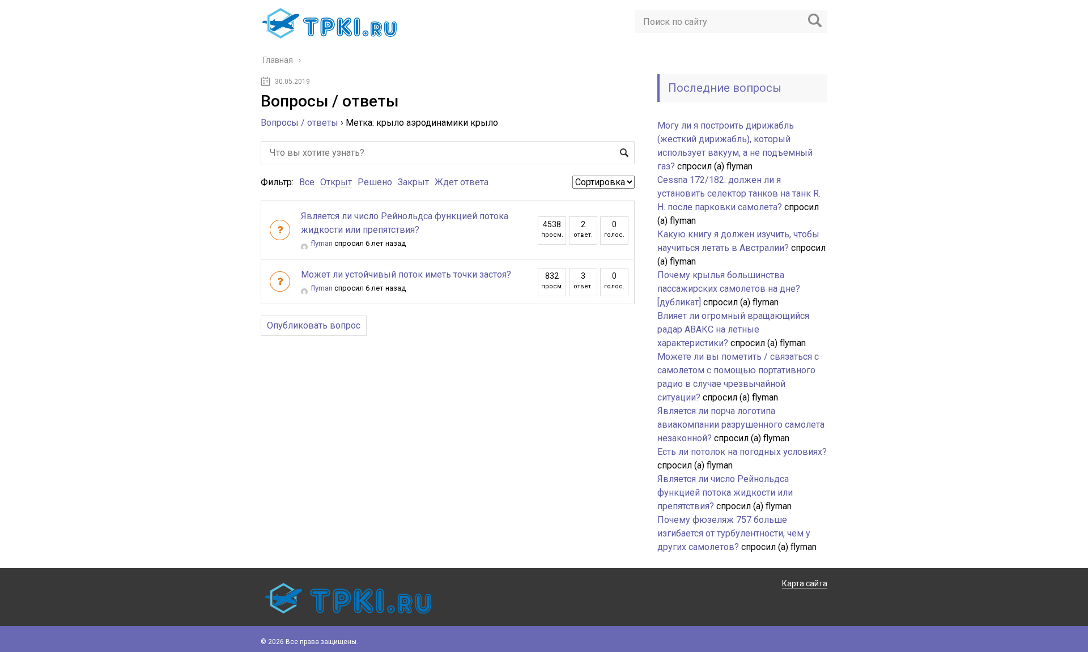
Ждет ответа (461, 182)
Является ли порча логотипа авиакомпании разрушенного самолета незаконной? (740, 425)
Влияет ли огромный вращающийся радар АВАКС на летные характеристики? (733, 329)
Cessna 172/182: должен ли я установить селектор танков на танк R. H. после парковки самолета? (739, 193)
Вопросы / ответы (299, 122)
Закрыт (413, 182)
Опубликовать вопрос (313, 325)
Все (306, 182)
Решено (375, 182)
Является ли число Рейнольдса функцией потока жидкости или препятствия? (725, 493)
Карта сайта (804, 583)
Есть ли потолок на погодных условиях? (742, 451)
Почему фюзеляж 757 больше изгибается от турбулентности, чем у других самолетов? (733, 533)
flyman (322, 243)
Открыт (336, 182)
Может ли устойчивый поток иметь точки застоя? (406, 274)
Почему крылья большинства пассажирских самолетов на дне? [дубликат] (728, 289)
